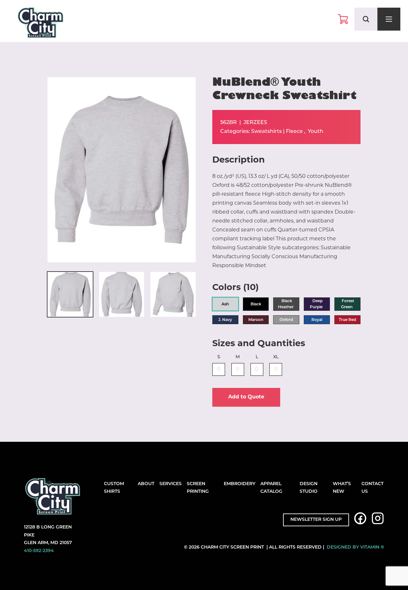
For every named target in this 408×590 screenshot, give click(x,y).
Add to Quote (246, 397)
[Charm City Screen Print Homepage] (40, 24)
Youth (315, 131)
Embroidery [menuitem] (239, 484)
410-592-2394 (39, 551)
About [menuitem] (146, 484)
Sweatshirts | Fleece (277, 131)
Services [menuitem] (170, 484)
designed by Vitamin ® (355, 547)
